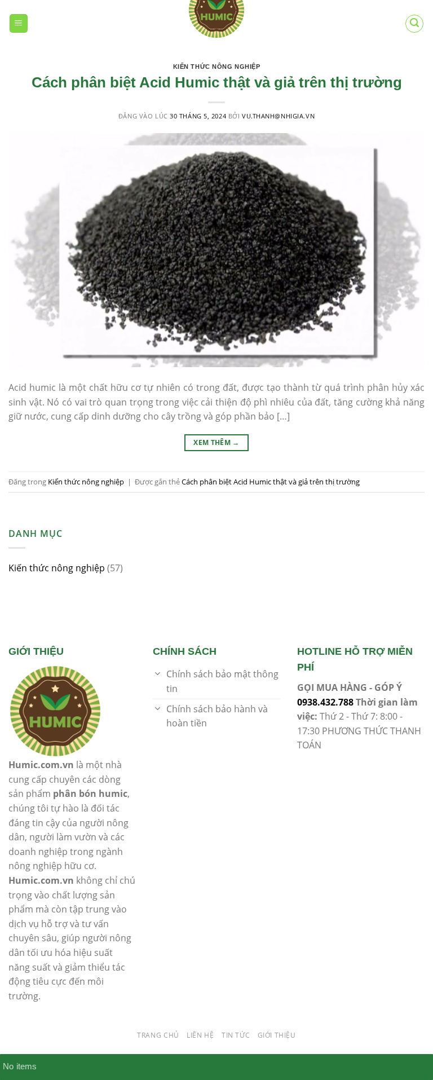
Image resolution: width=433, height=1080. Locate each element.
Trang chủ (158, 1035)
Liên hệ (200, 1035)
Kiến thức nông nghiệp (216, 66)
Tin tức (236, 1035)
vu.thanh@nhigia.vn (278, 116)
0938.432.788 (325, 702)
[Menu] (19, 23)
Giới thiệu (277, 1035)
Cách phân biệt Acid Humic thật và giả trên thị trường (217, 82)
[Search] (414, 24)
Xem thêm (216, 442)
